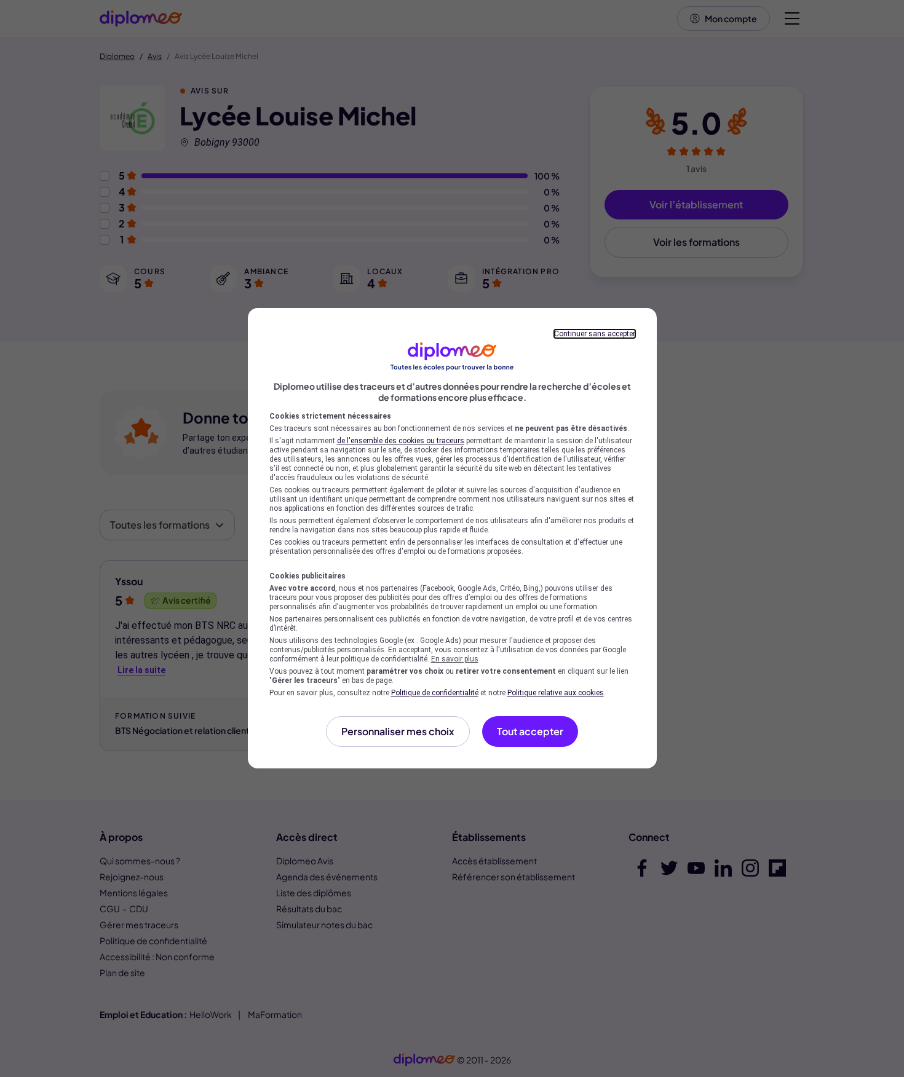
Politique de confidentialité (434, 692)
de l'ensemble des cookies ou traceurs (400, 440)
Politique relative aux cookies (555, 692)
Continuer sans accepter (594, 333)
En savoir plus (454, 659)
